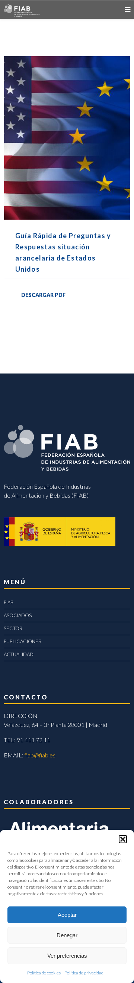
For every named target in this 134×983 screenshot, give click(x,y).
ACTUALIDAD (19, 654)
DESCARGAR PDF (43, 295)
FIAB (8, 602)
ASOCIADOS (18, 615)
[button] (123, 839)
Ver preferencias (67, 956)
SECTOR (13, 628)
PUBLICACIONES (22, 641)
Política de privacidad (83, 973)
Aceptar (67, 915)
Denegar (67, 935)
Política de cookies (44, 973)
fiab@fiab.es (40, 755)
